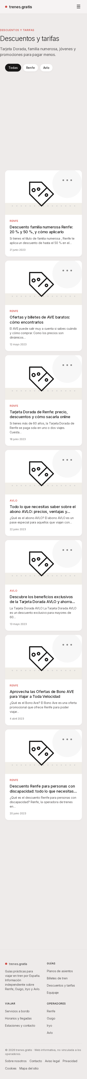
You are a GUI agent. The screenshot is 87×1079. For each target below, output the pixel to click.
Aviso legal (52, 1061)
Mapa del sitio (29, 1068)
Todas (13, 67)
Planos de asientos (60, 971)
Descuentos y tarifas (61, 985)
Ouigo (51, 1018)
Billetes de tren (57, 978)
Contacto (36, 1061)
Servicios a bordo (17, 1011)
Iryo (49, 1025)
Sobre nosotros (16, 1061)
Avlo (46, 67)
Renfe (30, 67)
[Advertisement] (43, 120)
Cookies (10, 1068)
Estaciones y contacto (20, 1025)
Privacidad (70, 1061)
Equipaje (53, 992)
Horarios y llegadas (18, 1018)
